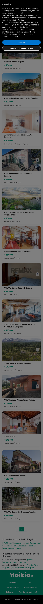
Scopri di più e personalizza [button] (21, 48)
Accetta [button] (21, 42)
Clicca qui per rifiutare (10, 36)
